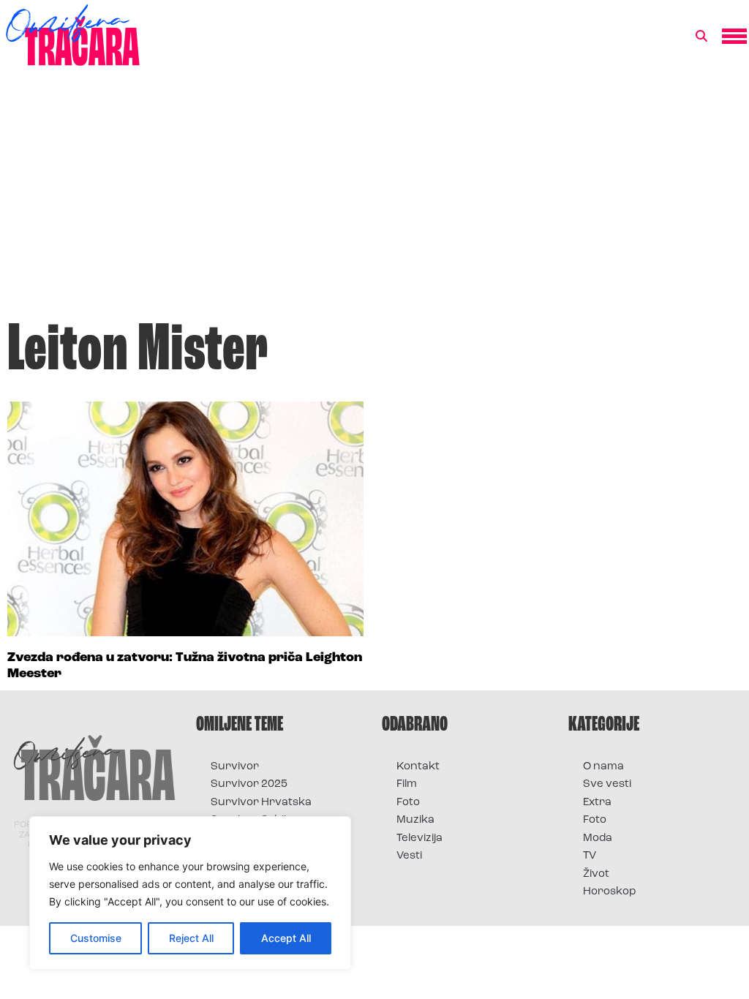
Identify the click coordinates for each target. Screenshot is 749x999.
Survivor (235, 766)
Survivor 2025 (249, 784)
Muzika (415, 820)
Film (406, 784)
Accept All (286, 938)
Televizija (419, 838)
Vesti (409, 856)
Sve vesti (607, 784)
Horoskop (609, 891)
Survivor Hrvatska (261, 802)
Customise (95, 938)
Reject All (191, 938)
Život (596, 874)
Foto (408, 802)
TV (589, 856)
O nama (603, 766)
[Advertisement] (374, 200)
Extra (597, 802)
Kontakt (418, 766)
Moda (597, 838)
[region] (190, 893)
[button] (701, 36)
